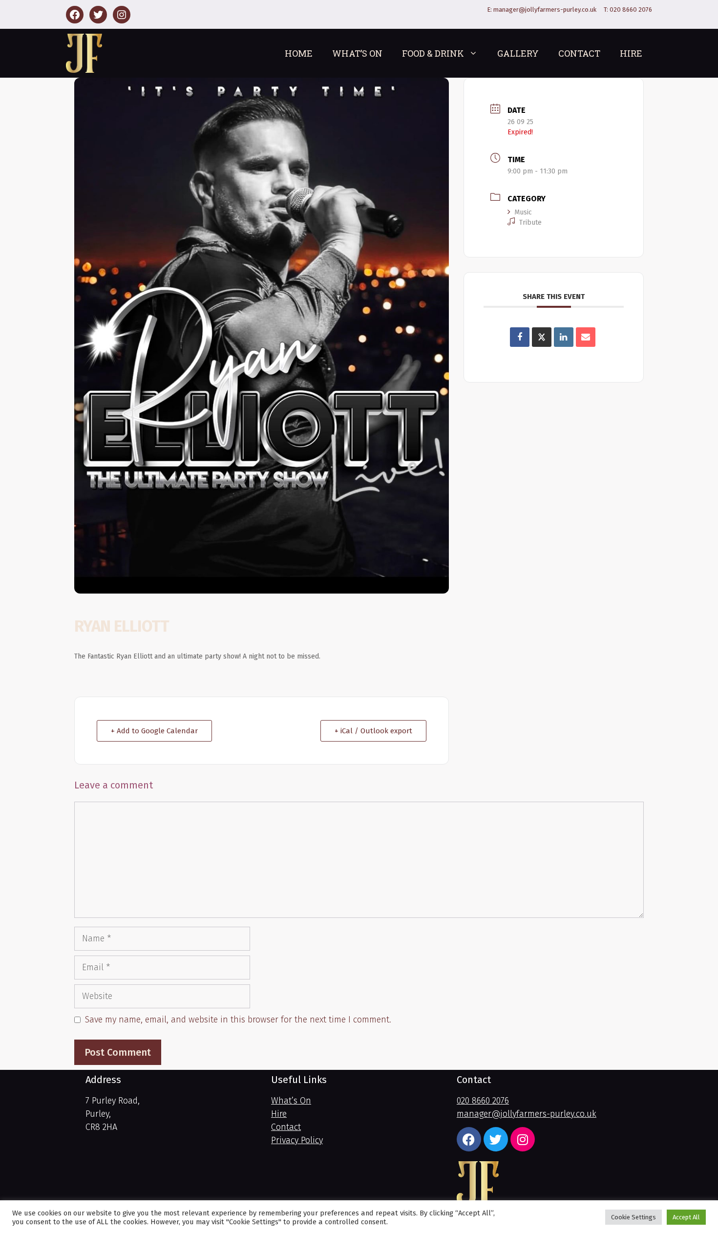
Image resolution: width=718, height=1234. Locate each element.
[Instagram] (121, 14)
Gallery (518, 53)
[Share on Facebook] (519, 337)
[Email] (585, 337)
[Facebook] (75, 14)
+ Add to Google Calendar (154, 730)
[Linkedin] (563, 337)
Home (299, 53)
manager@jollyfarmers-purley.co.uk (544, 9)
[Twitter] (98, 14)
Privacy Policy (297, 1140)
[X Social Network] (541, 337)
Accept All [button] (686, 1217)
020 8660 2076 (631, 9)
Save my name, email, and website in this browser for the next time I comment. (238, 1019)
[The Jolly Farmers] (84, 53)
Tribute (530, 222)
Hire (631, 53)
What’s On (357, 53)
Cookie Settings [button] (633, 1217)
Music (523, 212)
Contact (579, 53)
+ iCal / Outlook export (373, 730)
